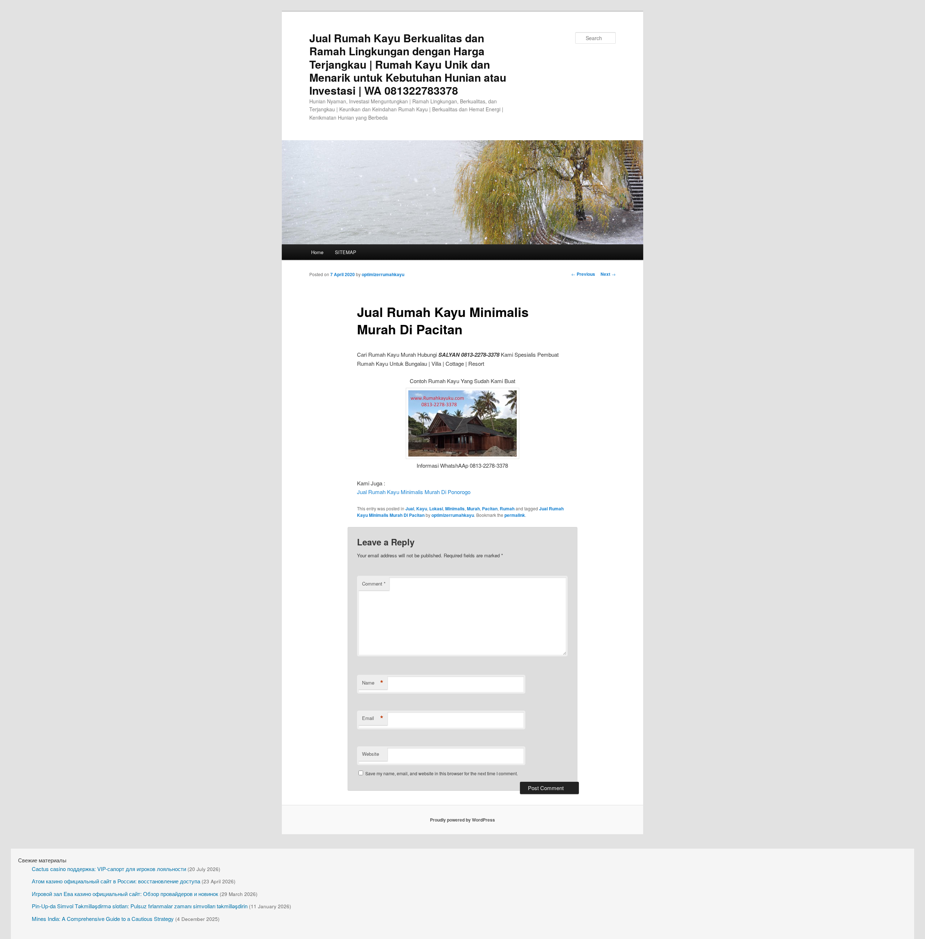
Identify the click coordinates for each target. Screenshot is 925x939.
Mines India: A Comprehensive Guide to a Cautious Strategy (103, 918)
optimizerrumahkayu (383, 274)
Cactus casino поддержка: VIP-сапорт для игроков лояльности (109, 868)
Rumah (507, 508)
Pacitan (490, 508)
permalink (514, 515)
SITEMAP (345, 252)
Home (317, 252)
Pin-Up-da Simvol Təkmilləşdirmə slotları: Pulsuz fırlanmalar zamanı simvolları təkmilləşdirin (140, 906)
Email (372, 718)
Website (370, 753)
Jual (409, 508)
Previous (583, 274)
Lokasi (436, 508)
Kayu (421, 508)
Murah (473, 508)
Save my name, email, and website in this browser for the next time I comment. (441, 773)
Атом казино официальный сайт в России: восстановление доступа (116, 881)
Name (372, 683)
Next (608, 274)
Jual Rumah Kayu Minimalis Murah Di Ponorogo (413, 492)
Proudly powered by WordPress (462, 819)
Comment (374, 583)
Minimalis (455, 508)
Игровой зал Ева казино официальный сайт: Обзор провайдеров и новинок (125, 893)
